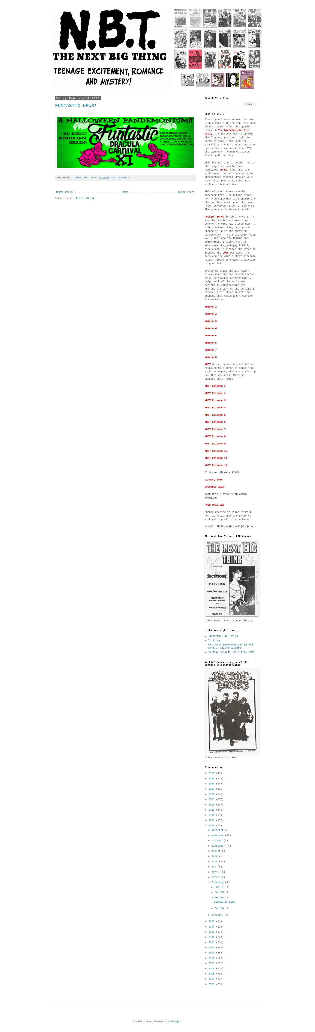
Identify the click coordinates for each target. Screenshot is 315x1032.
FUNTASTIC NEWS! (76, 106)
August (217, 851)
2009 (212, 952)
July (215, 856)
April (216, 872)
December (218, 830)
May (215, 866)
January (218, 915)
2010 (212, 947)
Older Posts (186, 192)
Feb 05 (220, 897)
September (219, 846)
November (218, 835)
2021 (212, 799)
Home (125, 192)
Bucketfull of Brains (223, 636)
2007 (212, 963)
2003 (212, 984)
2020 (212, 804)
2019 (212, 809)
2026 (212, 773)
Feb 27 (220, 887)
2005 (212, 973)
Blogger (175, 1021)
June (215, 861)
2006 (212, 968)
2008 (212, 958)
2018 (212, 815)
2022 (212, 794)
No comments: (123, 177)
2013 (212, 932)
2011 (212, 942)
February (218, 882)
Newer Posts (64, 192)
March (216, 877)
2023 (212, 788)
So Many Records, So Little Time (231, 652)
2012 (212, 937)
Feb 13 (220, 892)
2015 (212, 921)
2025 (212, 778)
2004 (212, 979)
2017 (212, 820)
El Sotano (214, 640)
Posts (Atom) (85, 198)
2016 (212, 825)
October (218, 840)
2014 (212, 926)
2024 (212, 783)
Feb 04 (220, 908)
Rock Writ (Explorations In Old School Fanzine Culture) (230, 646)
